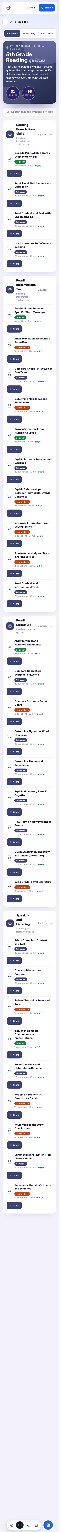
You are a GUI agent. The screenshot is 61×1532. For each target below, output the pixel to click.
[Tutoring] (28, 1525)
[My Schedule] (36, 1525)
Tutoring (30, 33)
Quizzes (13, 33)
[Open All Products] (48, 1525)
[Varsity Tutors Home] (8, 7)
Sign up (49, 7)
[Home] (11, 22)
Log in (32, 7)
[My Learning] (20, 1525)
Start (16, 174)
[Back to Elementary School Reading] (5, 22)
